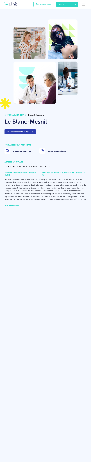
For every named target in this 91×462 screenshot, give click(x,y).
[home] (11, 4)
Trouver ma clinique (43, 4)
